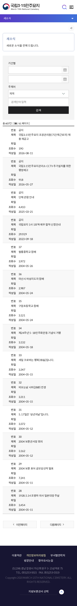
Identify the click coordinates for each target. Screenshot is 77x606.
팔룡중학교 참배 (27, 252)
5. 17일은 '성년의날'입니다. (34, 414)
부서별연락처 (57, 555)
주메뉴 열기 (71, 8)
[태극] (21, 8)
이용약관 (17, 555)
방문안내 (29, 560)
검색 (38, 110)
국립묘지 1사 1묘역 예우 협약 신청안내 (40, 224)
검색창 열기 (64, 6)
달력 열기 (65, 70)
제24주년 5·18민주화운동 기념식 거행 (40, 333)
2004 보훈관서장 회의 (31, 441)
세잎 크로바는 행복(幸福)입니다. (36, 360)
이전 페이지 (21, 525)
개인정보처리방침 (36, 555)
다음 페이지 (55, 525)
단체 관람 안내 (26, 197)
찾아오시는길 (45, 560)
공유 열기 (71, 28)
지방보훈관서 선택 (38, 591)
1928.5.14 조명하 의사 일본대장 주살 (39, 496)
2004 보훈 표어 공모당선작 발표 (36, 468)
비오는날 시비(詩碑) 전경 (32, 387)
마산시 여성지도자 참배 (31, 279)
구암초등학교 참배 (29, 306)
